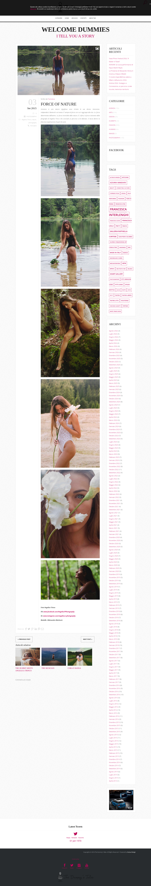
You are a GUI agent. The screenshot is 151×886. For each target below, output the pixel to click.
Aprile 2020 (113, 562)
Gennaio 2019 (114, 608)
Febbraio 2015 (114, 753)
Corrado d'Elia (114, 193)
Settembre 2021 (114, 510)
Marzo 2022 (113, 491)
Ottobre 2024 (114, 399)
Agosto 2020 (113, 550)
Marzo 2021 (113, 528)
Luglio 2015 (113, 738)
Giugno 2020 (113, 556)
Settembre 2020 (114, 547)
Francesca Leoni (115, 220)
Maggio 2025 (113, 377)
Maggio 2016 (113, 707)
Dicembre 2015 (114, 722)
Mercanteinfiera (115, 263)
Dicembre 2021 (114, 500)
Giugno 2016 (113, 704)
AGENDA (112, 108)
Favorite (81, 838)
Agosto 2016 (113, 698)
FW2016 (124, 226)
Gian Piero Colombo (125, 236)
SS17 (111, 295)
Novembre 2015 (114, 725)
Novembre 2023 (114, 432)
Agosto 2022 (113, 476)
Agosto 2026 (113, 331)
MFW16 (112, 269)
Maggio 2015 (113, 744)
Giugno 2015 (113, 741)
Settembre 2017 (114, 658)
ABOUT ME (92, 18)
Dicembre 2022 (114, 463)
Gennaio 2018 (114, 645)
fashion (121, 199)
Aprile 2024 (113, 417)
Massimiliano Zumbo (116, 258)
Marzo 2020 (113, 565)
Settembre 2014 (114, 769)
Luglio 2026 (113, 334)
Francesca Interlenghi (119, 212)
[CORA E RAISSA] (80, 657)
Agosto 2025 (113, 368)
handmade (122, 247)
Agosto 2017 (113, 661)
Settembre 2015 (114, 732)
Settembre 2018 (114, 621)
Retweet (74, 838)
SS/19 (124, 290)
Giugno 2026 (113, 337)
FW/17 (118, 226)
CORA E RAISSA (74, 668)
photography (33, 123)
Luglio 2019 (113, 590)
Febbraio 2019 (114, 605)
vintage (125, 306)
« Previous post (24, 639)
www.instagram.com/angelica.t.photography (59, 616)
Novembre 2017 (114, 651)
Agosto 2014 (113, 772)
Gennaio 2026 (114, 352)
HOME (67, 18)
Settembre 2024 (114, 402)
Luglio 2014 (113, 775)
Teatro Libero (126, 295)
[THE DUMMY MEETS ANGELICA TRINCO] (27, 657)
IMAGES (111, 133)
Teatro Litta (114, 300)
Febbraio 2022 (114, 494)
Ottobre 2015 (114, 728)
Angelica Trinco (26, 120)
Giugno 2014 (113, 778)
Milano (130, 269)
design (123, 193)
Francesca (51, 99)
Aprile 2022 (113, 488)
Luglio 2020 (113, 553)
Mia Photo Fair (121, 269)
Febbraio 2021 (114, 531)
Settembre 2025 (114, 365)
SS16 (129, 290)
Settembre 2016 (114, 695)
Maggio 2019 (113, 596)
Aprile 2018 (113, 636)
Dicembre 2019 (114, 574)
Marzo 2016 (113, 713)
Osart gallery (116, 274)
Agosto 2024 (113, 405)
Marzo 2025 (113, 383)
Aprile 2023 (113, 451)
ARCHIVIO (74, 18)
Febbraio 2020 (114, 568)
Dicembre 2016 (114, 685)
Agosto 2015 (113, 735)
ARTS (110, 112)
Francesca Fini (120, 204)
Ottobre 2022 (114, 469)
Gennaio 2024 (114, 426)
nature (34, 120)
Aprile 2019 (113, 599)
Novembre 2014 (114, 762)
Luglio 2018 (113, 627)
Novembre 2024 (114, 395)
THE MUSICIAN (47, 668)
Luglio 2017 (113, 664)
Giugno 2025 (113, 374)
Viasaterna (124, 300)
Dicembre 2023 (114, 429)
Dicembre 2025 (114, 355)
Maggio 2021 (113, 522)
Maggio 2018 (113, 633)
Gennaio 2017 (114, 682)
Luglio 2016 (113, 701)
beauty (112, 188)
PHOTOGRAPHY (32, 116)
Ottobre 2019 (114, 580)
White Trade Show (115, 311)
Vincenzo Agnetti (115, 306)
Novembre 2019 (114, 577)
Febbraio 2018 (114, 642)
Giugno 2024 (113, 411)
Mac (129, 247)
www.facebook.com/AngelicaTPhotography (58, 612)
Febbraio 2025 (114, 386)
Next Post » (87, 639)
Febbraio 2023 (114, 457)
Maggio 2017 (113, 670)
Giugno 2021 (113, 519)
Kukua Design (131, 852)
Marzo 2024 (113, 420)
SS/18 (118, 290)
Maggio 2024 (113, 414)
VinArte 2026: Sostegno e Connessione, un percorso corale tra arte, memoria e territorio (120, 86)
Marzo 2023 (113, 454)
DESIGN (111, 117)
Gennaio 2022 (114, 497)
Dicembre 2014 (114, 759)
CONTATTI (83, 18)
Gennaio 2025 (114, 389)
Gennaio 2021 (114, 534)
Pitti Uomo (119, 284)
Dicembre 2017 (114, 648)
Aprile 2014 (113, 781)
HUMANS (112, 129)
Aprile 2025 (113, 380)
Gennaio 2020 (114, 571)
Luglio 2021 (113, 516)
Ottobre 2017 (114, 654)
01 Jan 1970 (75, 840)
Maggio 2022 (113, 485)
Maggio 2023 (113, 448)
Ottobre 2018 (114, 617)
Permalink (33, 126)
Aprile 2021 (113, 525)
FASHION (112, 125)
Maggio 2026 (113, 340)
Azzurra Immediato (118, 183)
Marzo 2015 (113, 750)
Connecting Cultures (123, 188)
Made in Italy (115, 253)
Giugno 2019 (113, 593)
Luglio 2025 (113, 371)
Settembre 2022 (114, 473)
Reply (68, 838)
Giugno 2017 (113, 667)
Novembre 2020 (114, 540)
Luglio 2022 (113, 479)
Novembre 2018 (114, 614)
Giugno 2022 (113, 482)
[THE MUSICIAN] (53, 657)
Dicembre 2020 (114, 537)
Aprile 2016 (113, 710)
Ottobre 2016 (114, 691)
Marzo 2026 (113, 346)
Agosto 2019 (113, 587)
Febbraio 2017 (114, 679)
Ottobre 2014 (114, 765)
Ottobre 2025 (114, 362)
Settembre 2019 (114, 584)
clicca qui (33, 9)
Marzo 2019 (113, 602)
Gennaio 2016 (114, 719)
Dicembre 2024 (114, 392)
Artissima (125, 177)
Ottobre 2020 (114, 543)
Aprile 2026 (113, 343)
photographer (114, 279)
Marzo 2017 (113, 676)
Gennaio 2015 (114, 756)
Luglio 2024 (113, 408)
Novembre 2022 (114, 466)
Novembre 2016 (114, 688)
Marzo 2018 (113, 639)
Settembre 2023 (114, 439)
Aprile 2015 (113, 747)
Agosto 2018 (113, 624)
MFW (124, 263)
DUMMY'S (112, 121)
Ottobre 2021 (114, 506)
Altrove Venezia (115, 177)
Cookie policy (75, 859)
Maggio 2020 (113, 559)
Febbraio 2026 (114, 349)
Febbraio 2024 (114, 423)
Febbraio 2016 (114, 716)
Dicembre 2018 (114, 611)
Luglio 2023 (113, 442)
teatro (117, 295)
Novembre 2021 (114, 503)
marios (125, 253)
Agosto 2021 (113, 513)
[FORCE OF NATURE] (59, 70)
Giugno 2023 (113, 445)
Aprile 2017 (113, 673)
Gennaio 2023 (114, 460)
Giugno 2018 (113, 630)
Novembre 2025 (114, 359)
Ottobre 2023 (114, 436)
